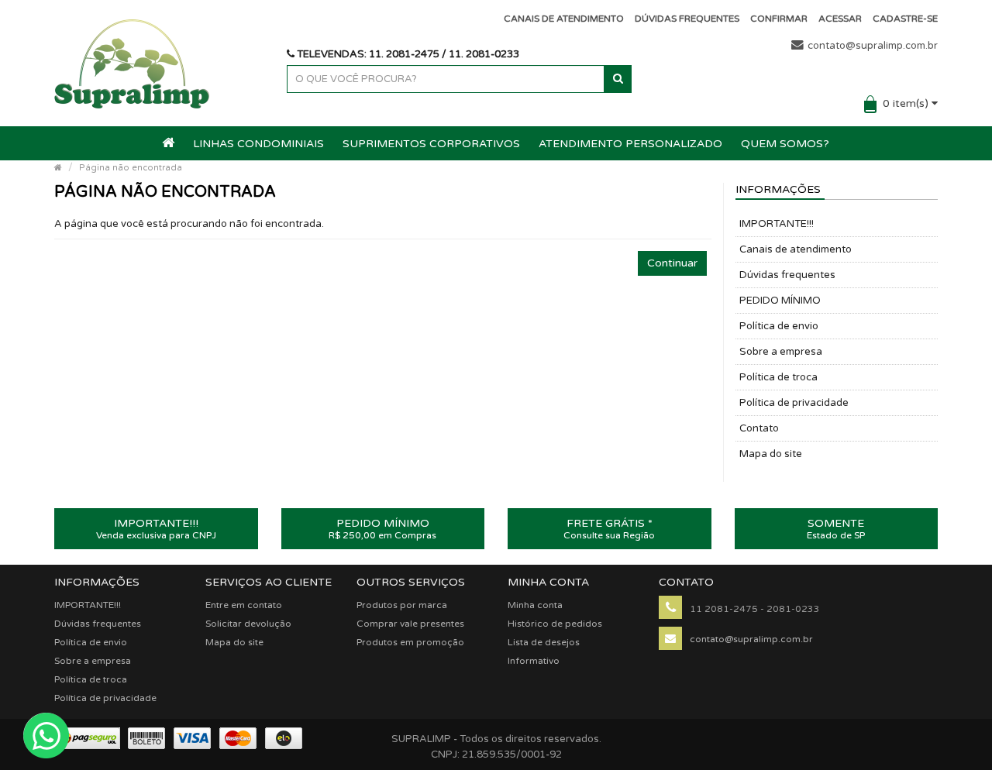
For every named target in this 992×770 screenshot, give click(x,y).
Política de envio (778, 326)
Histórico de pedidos (555, 623)
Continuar (672, 263)
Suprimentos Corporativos (431, 143)
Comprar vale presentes (410, 623)
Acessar (840, 18)
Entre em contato (243, 605)
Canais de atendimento (795, 249)
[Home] (58, 168)
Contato (759, 428)
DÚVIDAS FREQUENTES (687, 18)
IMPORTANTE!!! (776, 224)
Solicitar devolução (248, 623)
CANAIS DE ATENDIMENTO (564, 18)
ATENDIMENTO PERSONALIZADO (630, 143)
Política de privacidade (794, 403)
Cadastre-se (905, 18)
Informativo (534, 660)
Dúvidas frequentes (787, 275)
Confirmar (779, 18)
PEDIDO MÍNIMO (780, 300)
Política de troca (778, 377)
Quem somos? (785, 143)
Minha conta (535, 605)
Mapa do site (770, 454)
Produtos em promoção (410, 642)
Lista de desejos (544, 642)
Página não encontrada (130, 168)
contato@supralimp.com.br (873, 46)
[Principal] (168, 144)
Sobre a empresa (780, 351)
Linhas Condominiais (258, 143)
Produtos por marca (401, 605)
